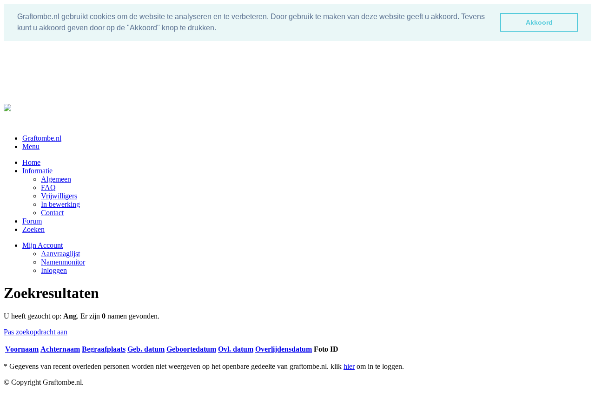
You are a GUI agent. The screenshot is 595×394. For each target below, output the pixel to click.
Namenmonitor (63, 262)
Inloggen (54, 270)
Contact (52, 213)
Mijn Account (42, 245)
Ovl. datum (235, 349)
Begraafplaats (104, 349)
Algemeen (56, 179)
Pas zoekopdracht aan (35, 332)
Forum (32, 221)
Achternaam (60, 349)
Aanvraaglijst (60, 254)
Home (31, 162)
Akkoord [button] (539, 22)
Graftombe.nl (41, 138)
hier (349, 366)
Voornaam (22, 349)
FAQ (48, 187)
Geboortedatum (191, 349)
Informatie (37, 171)
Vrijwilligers (59, 196)
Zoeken (33, 229)
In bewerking (60, 204)
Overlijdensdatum (283, 349)
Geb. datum (146, 349)
